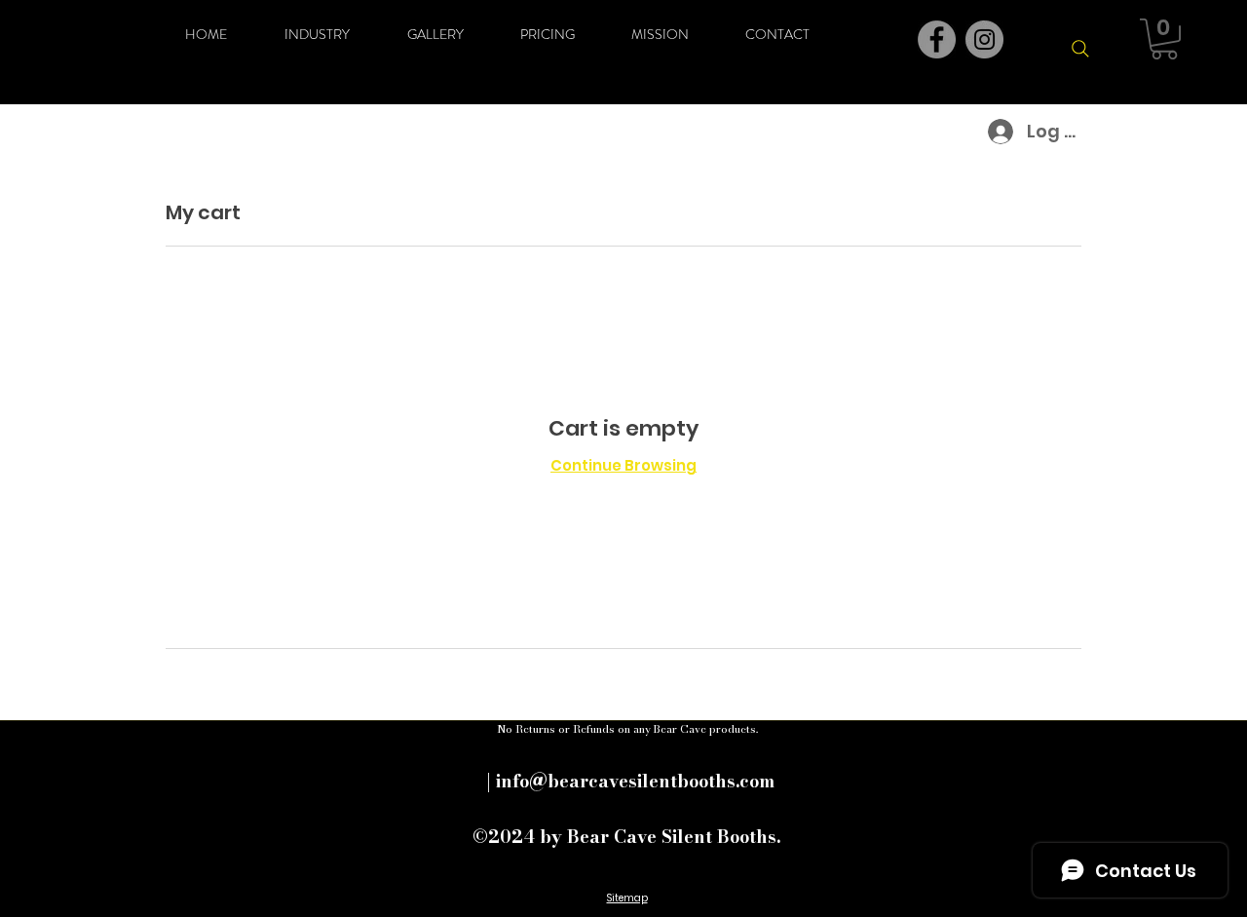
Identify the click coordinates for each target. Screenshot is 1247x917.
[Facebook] (937, 39)
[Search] (1080, 48)
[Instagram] (984, 39)
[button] (1164, 39)
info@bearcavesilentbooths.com (635, 781)
